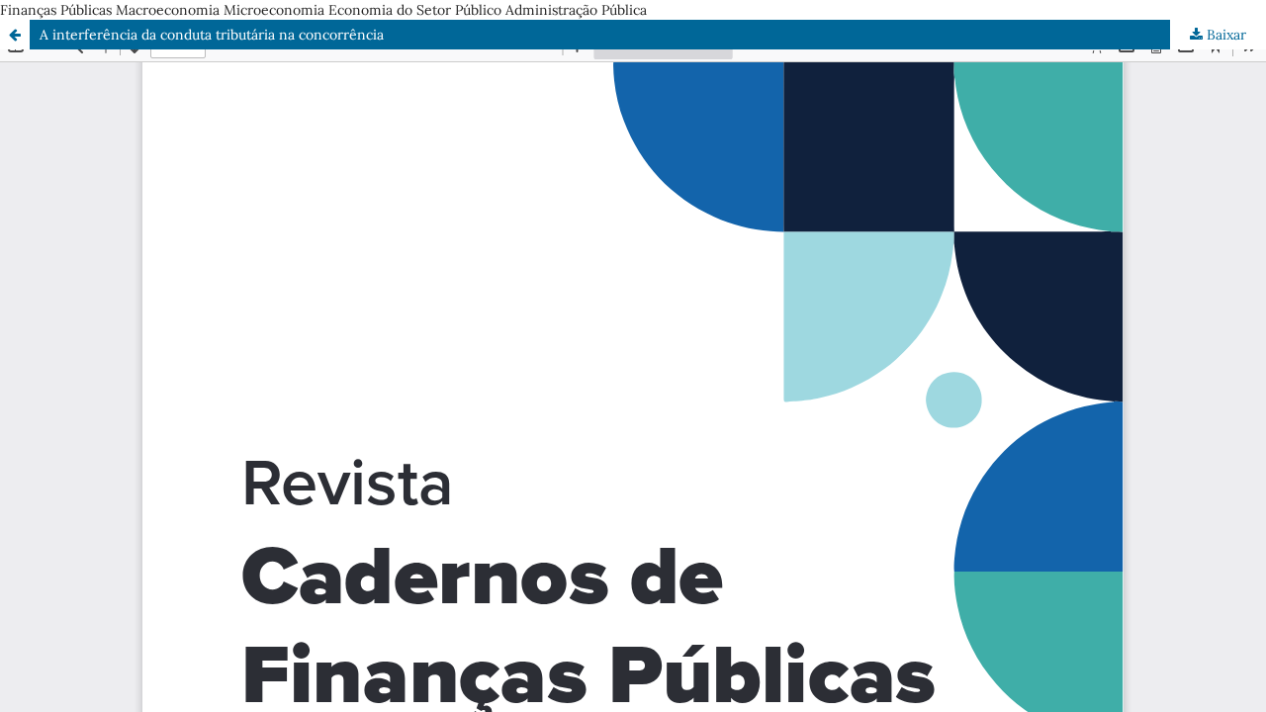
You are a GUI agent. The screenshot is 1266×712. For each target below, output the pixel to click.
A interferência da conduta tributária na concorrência (212, 35)
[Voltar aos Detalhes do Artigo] (15, 34)
